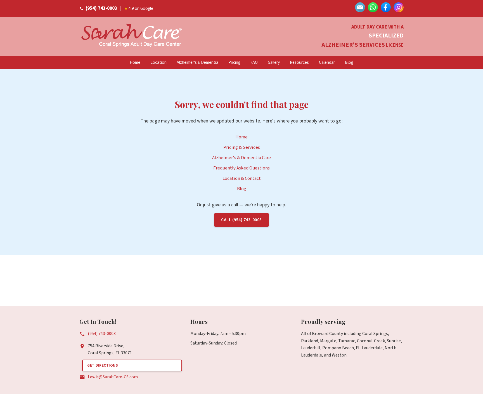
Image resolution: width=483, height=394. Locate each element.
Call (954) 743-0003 (241, 220)
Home (135, 62)
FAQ (254, 62)
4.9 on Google (138, 8)
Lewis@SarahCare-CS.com (113, 377)
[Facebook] (386, 8)
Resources (299, 62)
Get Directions (102, 365)
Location (158, 62)
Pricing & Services (241, 147)
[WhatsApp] (373, 8)
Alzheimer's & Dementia (197, 62)
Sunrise (394, 341)
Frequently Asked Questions (241, 168)
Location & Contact (241, 178)
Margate (328, 341)
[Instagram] (399, 8)
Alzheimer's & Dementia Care (241, 157)
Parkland (309, 341)
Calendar (327, 62)
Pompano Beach (338, 348)
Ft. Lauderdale (369, 348)
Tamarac (346, 341)
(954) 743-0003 (101, 8)
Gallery (274, 62)
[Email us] (360, 8)
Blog (349, 62)
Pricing (234, 62)
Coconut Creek (371, 341)
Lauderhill (310, 348)
